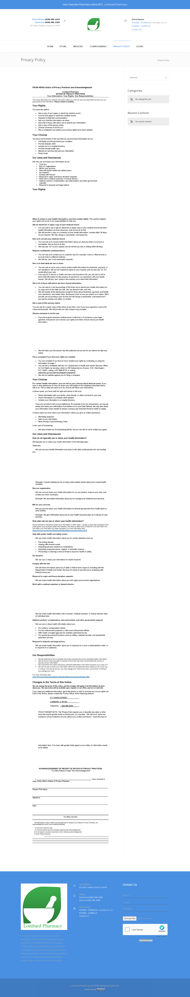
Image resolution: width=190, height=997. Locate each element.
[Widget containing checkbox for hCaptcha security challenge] (145, 931)
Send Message (146, 940)
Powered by (91, 989)
